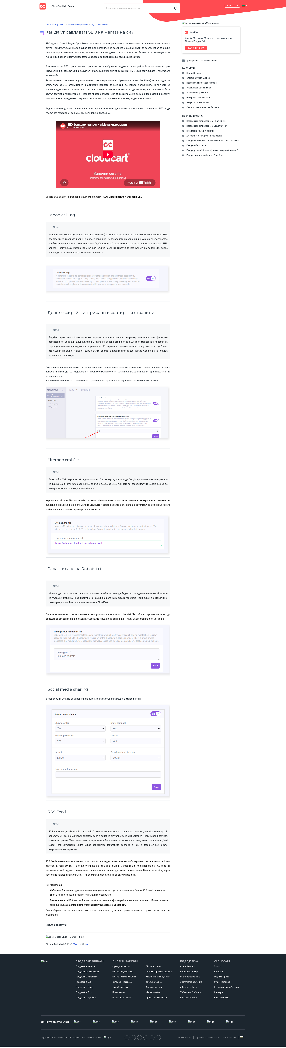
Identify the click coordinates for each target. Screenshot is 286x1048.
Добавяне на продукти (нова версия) (204, 136)
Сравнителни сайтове (156, 997)
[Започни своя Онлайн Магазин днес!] (65, 937)
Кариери (218, 992)
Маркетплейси (153, 992)
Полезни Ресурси (188, 997)
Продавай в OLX (83, 982)
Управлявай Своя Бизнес (198, 88)
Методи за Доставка (122, 971)
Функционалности (100, 25)
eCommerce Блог (188, 987)
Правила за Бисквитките (207, 1037)
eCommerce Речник (190, 977)
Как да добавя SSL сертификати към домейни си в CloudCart (216, 150)
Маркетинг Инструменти (158, 977)
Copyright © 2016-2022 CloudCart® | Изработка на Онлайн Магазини (71, 1037)
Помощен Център (189, 971)
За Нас (217, 966)
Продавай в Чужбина (86, 997)
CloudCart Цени (153, 966)
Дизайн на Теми (120, 987)
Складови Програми (122, 982)
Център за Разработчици (226, 987)
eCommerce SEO (154, 982)
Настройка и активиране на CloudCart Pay (206, 126)
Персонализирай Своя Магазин (201, 83)
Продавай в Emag (84, 987)
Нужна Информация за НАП (200, 131)
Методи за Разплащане (124, 977)
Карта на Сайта (221, 997)
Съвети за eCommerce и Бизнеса (202, 107)
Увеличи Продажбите (78, 25)
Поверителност (184, 1037)
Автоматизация (154, 987)
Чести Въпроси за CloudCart (159, 971)
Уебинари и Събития (190, 992)
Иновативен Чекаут (122, 997)
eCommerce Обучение (191, 982)
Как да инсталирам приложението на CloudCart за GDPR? (214, 140)
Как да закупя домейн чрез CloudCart (204, 155)
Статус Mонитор (188, 966)
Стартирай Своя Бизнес (198, 78)
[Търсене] (176, 8)
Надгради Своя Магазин (198, 97)
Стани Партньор (222, 982)
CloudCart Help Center (55, 24)
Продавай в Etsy (84, 992)
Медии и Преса (221, 977)
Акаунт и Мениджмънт (197, 102)
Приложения (118, 992)
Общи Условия (229, 1037)
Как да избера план (196, 145)
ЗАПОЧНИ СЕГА (196, 48)
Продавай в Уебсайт (86, 966)
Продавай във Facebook (87, 971)
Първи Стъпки (193, 73)
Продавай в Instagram (86, 977)
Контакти (218, 971)
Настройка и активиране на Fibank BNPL (206, 121)
